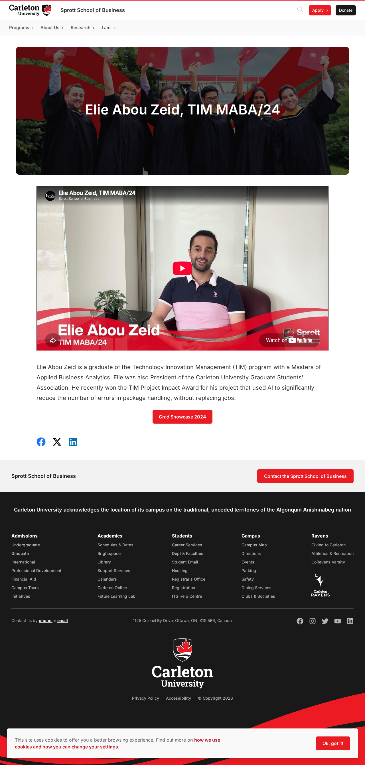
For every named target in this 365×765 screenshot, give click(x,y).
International (23, 561)
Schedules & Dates (115, 544)
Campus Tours (25, 587)
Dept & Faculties (187, 553)
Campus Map (254, 544)
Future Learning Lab (116, 596)
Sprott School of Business (92, 10)
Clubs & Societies (258, 596)
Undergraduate (25, 544)
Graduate (20, 553)
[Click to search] (300, 10)
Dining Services (256, 587)
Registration (183, 587)
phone (45, 620)
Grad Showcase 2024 (182, 417)
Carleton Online (112, 587)
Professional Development (36, 570)
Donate (345, 10)
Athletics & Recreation (332, 553)
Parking (249, 570)
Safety (248, 579)
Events (248, 561)
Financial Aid (23, 579)
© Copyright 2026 (215, 698)
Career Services (187, 544)
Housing (180, 570)
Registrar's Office (188, 579)
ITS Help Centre (187, 596)
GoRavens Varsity (328, 561)
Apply (318, 10)
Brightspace (109, 553)
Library (104, 561)
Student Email (185, 561)
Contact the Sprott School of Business (305, 476)
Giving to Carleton (328, 544)
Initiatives (20, 596)
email (62, 620)
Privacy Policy (145, 698)
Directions (251, 553)
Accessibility (178, 698)
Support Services (114, 570)
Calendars (107, 579)
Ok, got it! (333, 743)
